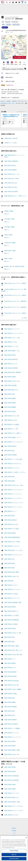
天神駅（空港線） (8, 234)
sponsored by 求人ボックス (22, 111)
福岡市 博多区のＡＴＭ (10, 667)
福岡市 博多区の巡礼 (9, 450)
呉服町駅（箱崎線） (16, 24)
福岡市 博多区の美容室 (10, 741)
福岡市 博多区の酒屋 (9, 563)
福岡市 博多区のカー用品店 (11, 593)
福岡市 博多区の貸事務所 (10, 169)
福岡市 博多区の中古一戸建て (11, 178)
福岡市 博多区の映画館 (10, 402)
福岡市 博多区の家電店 (10, 533)
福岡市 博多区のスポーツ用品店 (12, 541)
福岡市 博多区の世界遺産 (10, 454)
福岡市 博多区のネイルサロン (11, 814)
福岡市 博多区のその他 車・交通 (12, 632)
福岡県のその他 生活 (17, 101)
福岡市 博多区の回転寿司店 (11, 359)
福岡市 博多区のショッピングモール (13, 498)
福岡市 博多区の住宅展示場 (11, 724)
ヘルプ (14, 833)
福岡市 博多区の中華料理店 (11, 368)
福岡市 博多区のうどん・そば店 (12, 337)
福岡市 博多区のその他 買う (11, 576)
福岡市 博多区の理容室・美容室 (12, 750)
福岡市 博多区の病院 (9, 637)
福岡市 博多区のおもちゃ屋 (11, 524)
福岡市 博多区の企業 (9, 715)
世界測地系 (13, 89)
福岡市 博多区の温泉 (9, 476)
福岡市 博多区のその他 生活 (11, 754)
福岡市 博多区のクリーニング (11, 732)
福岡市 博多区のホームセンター (12, 546)
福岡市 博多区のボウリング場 (11, 415)
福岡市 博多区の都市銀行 (10, 671)
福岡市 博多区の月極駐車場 (11, 161)
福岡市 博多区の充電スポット (11, 611)
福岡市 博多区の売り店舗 (10, 187)
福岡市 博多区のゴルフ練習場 (11, 424)
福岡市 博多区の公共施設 (10, 693)
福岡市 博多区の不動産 (10, 784)
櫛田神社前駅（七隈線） (10, 250)
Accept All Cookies (14, 858)
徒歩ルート (7, 213)
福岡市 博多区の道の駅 (10, 628)
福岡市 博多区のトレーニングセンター (13, 441)
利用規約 (14, 830)
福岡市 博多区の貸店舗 (10, 165)
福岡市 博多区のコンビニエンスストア (13, 489)
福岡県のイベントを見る (10, 142)
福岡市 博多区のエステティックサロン (13, 810)
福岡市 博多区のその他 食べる (12, 381)
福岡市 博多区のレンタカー (11, 585)
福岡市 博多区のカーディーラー (12, 598)
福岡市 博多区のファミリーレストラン (13, 333)
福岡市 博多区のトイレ (10, 658)
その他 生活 (7, 21)
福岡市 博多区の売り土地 (10, 182)
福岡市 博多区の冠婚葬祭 (10, 719)
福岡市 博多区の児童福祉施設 (11, 775)
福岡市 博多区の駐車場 (10, 606)
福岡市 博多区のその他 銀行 (11, 684)
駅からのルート (5, 27)
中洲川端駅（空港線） (9, 219)
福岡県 (3, 24)
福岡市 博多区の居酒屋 (10, 376)
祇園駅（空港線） (8, 258)
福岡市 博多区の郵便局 (10, 663)
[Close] (26, 837)
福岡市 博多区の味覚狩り (10, 446)
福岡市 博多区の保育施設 (10, 706)
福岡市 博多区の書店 (9, 567)
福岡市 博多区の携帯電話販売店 (12, 537)
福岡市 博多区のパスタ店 (10, 342)
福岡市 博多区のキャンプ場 (11, 428)
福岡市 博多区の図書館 (10, 702)
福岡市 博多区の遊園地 (10, 398)
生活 (3, 21)
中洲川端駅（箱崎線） (9, 227)
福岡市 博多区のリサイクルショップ (13, 554)
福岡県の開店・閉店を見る (11, 138)
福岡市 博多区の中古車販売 (11, 624)
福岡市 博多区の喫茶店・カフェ (12, 350)
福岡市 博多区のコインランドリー (12, 737)
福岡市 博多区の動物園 (10, 407)
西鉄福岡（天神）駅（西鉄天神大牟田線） (14, 266)
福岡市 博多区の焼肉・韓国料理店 (12, 372)
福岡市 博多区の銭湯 (9, 480)
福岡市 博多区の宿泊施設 (10, 385)
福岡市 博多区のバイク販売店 (11, 615)
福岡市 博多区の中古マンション (12, 174)
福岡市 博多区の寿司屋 (10, 355)
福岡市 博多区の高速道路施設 (11, 619)
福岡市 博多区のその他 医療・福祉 (13, 654)
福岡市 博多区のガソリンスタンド (12, 589)
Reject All (14, 854)
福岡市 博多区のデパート (10, 511)
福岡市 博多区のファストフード (12, 329)
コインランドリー (15, 21)
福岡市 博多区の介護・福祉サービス (13, 650)
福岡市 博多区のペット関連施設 (12, 728)
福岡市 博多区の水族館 (10, 411)
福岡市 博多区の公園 (9, 394)
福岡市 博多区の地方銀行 (10, 676)
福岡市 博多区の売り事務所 (11, 191)
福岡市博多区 (8, 24)
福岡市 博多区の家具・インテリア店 (13, 550)
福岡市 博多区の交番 (9, 698)
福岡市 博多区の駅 (8, 580)
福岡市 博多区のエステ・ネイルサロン (13, 806)
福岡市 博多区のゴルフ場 (10, 420)
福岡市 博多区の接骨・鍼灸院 (11, 645)
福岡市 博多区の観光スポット (11, 389)
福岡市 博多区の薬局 (9, 515)
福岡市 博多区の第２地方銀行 (11, 680)
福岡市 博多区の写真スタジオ (11, 797)
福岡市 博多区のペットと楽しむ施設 (13, 459)
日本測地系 (21, 89)
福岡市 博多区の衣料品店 (10, 520)
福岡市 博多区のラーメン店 (11, 346)
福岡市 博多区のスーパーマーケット (13, 493)
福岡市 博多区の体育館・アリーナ (12, 437)
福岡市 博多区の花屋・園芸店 (11, 572)
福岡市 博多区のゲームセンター (12, 467)
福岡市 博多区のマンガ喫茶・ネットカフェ (14, 472)
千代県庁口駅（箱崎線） (10, 242)
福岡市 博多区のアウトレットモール (13, 507)
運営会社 (14, 828)
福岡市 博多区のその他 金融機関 (12, 689)
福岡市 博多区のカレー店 (10, 363)
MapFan (3, 101)
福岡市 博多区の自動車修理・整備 (12, 602)
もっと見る (24, 317)
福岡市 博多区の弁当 (9, 559)
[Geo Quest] (22, 2)
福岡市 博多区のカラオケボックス (12, 463)
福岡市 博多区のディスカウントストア (13, 502)
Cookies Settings (14, 850)
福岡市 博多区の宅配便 (10, 788)
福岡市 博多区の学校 (9, 711)
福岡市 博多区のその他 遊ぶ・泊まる (13, 485)
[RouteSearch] (10, 2)
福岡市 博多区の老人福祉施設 (11, 780)
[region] (14, 47)
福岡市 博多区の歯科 (9, 641)
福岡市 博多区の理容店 (10, 745)
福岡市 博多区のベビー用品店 (11, 528)
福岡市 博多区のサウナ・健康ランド (13, 433)
